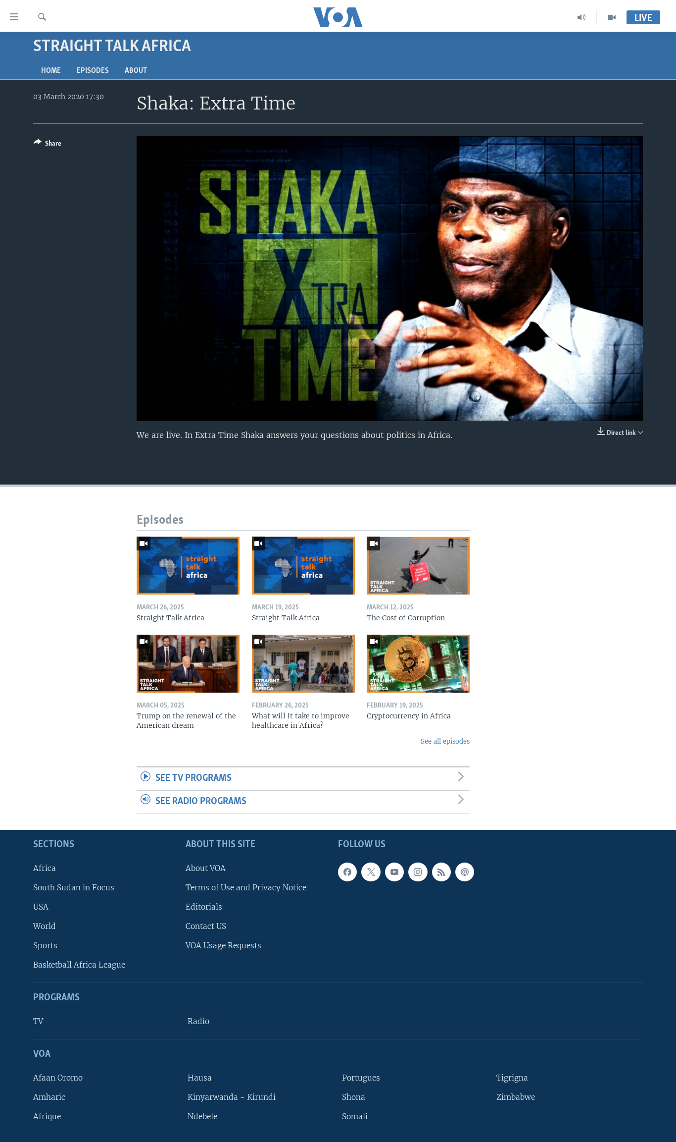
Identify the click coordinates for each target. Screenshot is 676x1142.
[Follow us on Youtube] (394, 871)
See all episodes (445, 741)
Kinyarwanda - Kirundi (232, 1096)
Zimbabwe (515, 1096)
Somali (355, 1116)
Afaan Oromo (58, 1077)
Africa (44, 867)
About (136, 71)
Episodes (93, 71)
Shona (353, 1096)
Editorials (204, 906)
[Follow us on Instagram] (417, 871)
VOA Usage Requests (223, 945)
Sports (45, 945)
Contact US (206, 926)
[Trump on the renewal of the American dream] (188, 664)
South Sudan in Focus (73, 887)
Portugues (361, 1077)
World (44, 926)
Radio (198, 1021)
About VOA (206, 867)
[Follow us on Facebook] (347, 871)
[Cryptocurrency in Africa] (418, 664)
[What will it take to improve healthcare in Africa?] (303, 664)
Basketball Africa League (79, 965)
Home (51, 71)
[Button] (47, 145)
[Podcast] (464, 871)
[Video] (612, 17)
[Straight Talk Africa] (188, 566)
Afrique (47, 1116)
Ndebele (202, 1116)
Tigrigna (512, 1077)
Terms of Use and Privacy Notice (246, 887)
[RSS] (441, 871)
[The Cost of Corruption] (418, 566)
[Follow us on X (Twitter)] (370, 871)
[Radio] (582, 17)
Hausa (200, 1077)
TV (38, 1021)
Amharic (49, 1096)
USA (40, 906)
